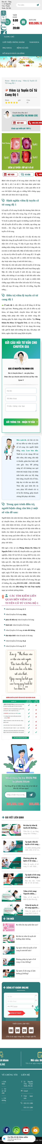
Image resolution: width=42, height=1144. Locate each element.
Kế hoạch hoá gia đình (13, 53)
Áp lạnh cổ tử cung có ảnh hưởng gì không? (32, 877)
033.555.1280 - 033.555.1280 (28, 1105)
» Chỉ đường (4, 1099)
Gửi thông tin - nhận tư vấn (20, 422)
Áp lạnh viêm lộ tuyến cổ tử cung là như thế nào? (32, 844)
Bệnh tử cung (16, 81)
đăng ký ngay (15, 1013)
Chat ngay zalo (28, 1097)
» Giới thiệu (4, 1083)
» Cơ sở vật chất (4, 1091)
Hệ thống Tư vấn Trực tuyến (28, 587)
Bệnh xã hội (22, 48)
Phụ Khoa (7, 48)
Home (7, 81)
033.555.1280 (22, 583)
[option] (21, 61)
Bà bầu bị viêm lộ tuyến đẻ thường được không (30, 828)
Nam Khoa (34, 42)
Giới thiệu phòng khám (13, 42)
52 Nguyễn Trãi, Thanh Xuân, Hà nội (28, 1084)
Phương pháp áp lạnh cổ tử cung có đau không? (30, 860)
